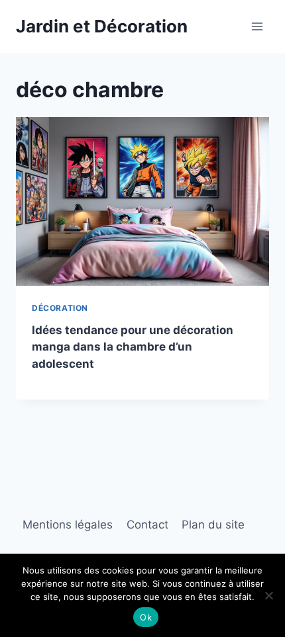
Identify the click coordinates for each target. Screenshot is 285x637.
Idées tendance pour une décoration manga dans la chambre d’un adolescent (132, 346)
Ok (146, 617)
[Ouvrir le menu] (257, 26)
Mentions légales (68, 524)
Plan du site (213, 524)
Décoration (60, 308)
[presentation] (142, 201)
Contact (147, 524)
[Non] (268, 595)
